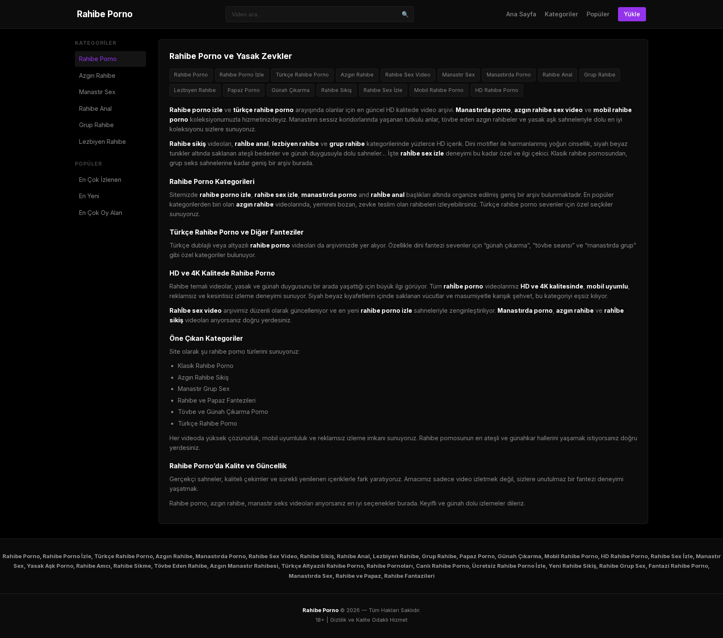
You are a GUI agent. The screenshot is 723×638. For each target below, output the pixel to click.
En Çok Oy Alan (100, 212)
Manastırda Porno (509, 74)
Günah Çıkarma (291, 90)
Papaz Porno (244, 90)
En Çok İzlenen (100, 179)
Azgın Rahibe (97, 75)
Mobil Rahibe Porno (439, 90)
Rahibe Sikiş (336, 90)
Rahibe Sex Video (408, 74)
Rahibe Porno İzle (242, 74)
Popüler (598, 14)
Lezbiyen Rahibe (102, 141)
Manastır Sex (97, 91)
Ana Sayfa (521, 14)
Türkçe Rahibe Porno (302, 74)
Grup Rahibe (96, 124)
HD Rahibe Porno (496, 90)
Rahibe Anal (95, 108)
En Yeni (89, 195)
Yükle (632, 14)
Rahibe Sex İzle (383, 90)
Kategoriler (561, 14)
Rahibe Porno (105, 14)
